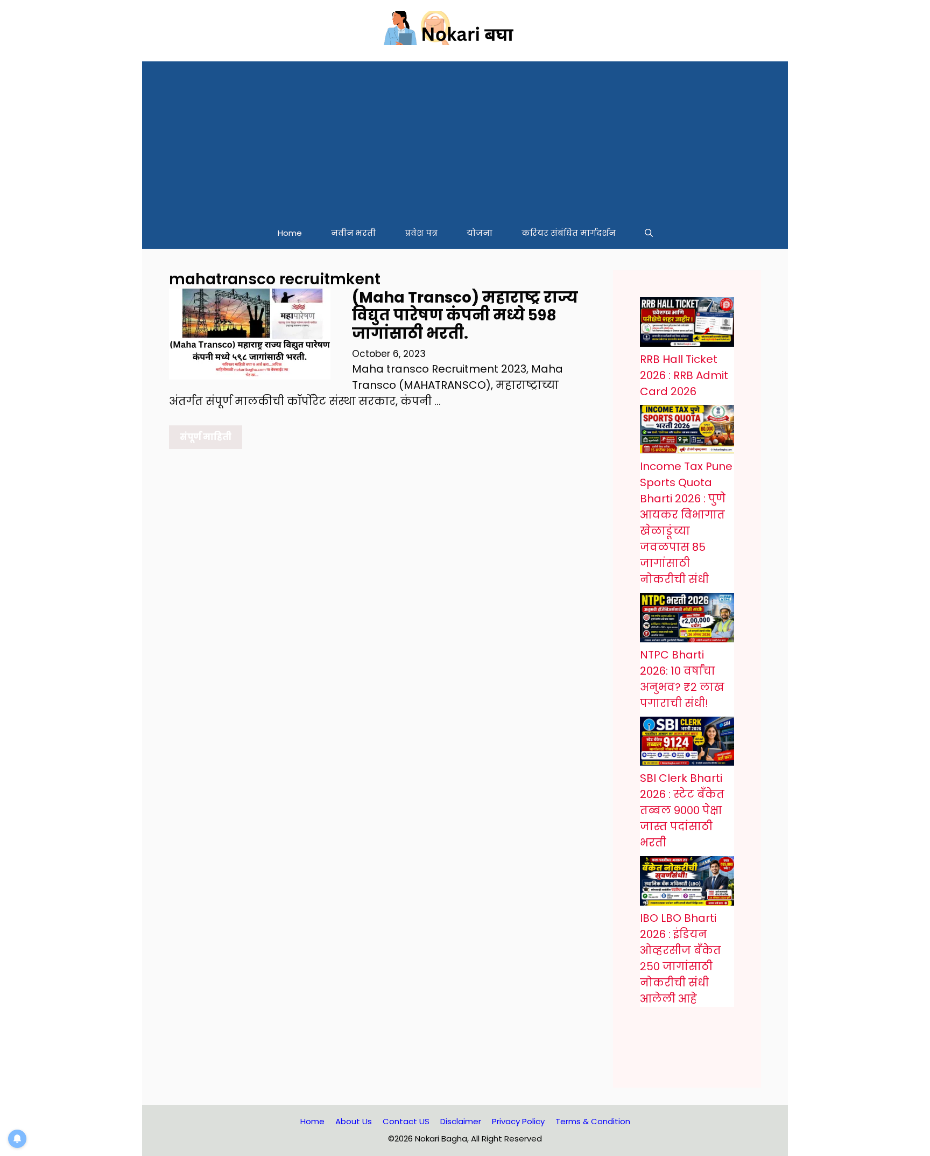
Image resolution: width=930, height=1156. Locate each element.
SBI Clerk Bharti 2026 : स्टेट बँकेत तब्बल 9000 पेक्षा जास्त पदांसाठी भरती (682, 810)
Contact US (406, 1121)
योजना (479, 233)
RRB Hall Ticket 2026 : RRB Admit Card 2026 (684, 375)
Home (290, 233)
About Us (353, 1121)
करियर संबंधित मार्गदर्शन (569, 233)
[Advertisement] (465, 136)
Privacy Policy (518, 1121)
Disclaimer (460, 1121)
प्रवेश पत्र (421, 233)
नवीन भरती (353, 233)
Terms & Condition (592, 1121)
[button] (648, 233)
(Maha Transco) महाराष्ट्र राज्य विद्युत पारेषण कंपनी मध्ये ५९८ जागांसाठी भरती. (465, 315)
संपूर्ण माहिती (205, 437)
